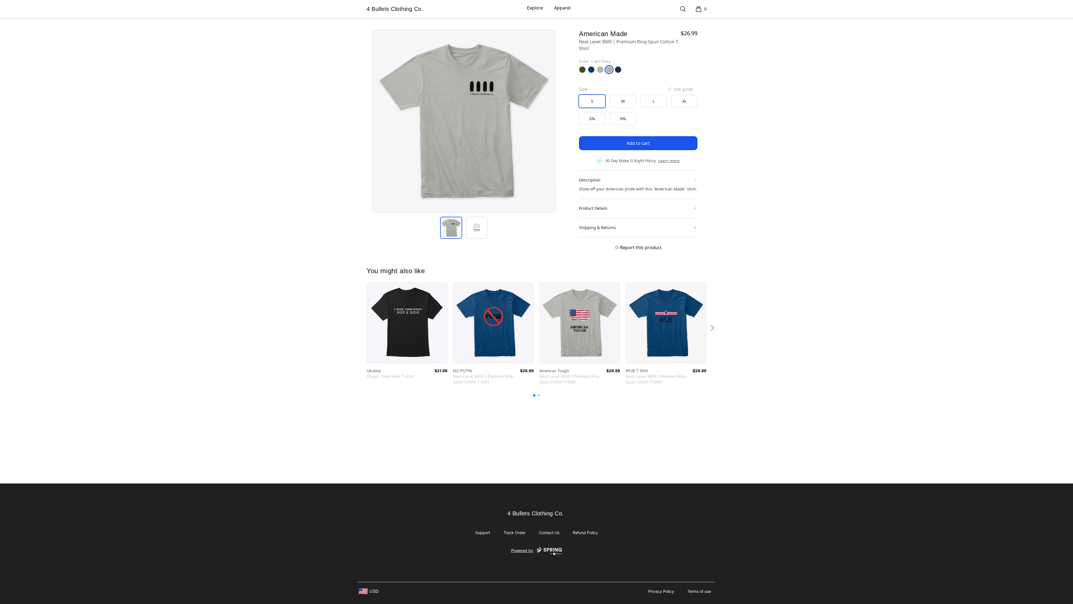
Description (589, 180)
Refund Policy (585, 532)
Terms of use (699, 591)
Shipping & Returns (597, 227)
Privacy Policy (661, 591)
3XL (623, 118)
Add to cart (638, 143)
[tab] (451, 227)
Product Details (593, 208)
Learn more (669, 160)
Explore (535, 8)
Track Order (515, 532)
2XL (592, 118)
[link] (407, 322)
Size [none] (583, 89)
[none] (680, 89)
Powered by (522, 550)
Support (482, 532)
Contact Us (549, 532)
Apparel (562, 8)
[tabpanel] (464, 121)
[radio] (592, 101)
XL (684, 101)
